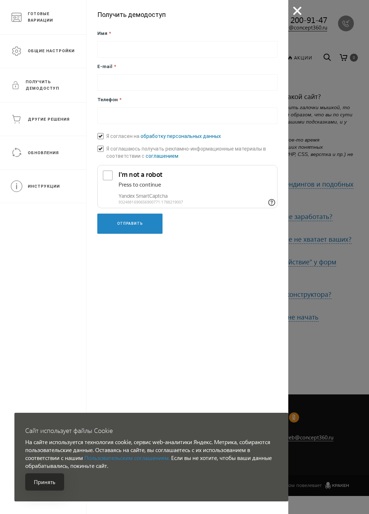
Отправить (130, 223)
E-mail (106, 66)
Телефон (109, 99)
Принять (44, 482)
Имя (104, 33)
